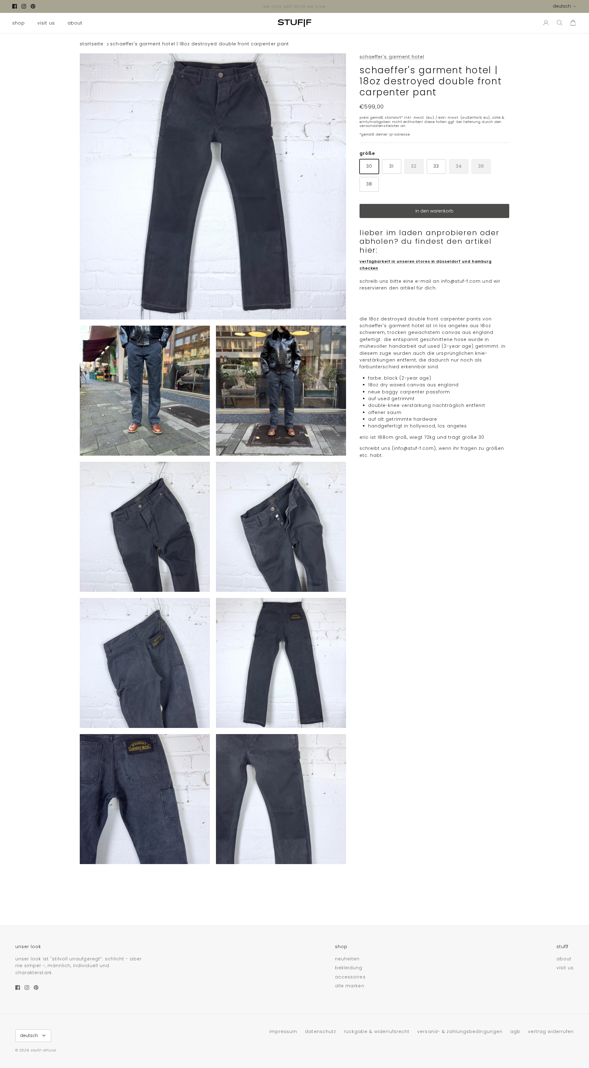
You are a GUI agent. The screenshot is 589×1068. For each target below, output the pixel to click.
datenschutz (320, 1031)
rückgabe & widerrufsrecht (377, 1031)
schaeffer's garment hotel (392, 57)
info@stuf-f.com (461, 281)
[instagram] (23, 6)
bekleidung (349, 968)
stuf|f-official (43, 1050)
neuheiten (347, 959)
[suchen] (559, 23)
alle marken (349, 986)
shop (18, 23)
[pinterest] (33, 6)
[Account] (545, 23)
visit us (46, 23)
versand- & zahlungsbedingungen (459, 1031)
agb (515, 1031)
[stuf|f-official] (294, 23)
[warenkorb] (573, 23)
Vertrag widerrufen (551, 1031)
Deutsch (562, 6)
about (75, 23)
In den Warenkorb (434, 211)
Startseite (92, 44)
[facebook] (14, 6)
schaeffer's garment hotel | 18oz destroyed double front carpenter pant (199, 44)
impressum (283, 1031)
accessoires (350, 977)
